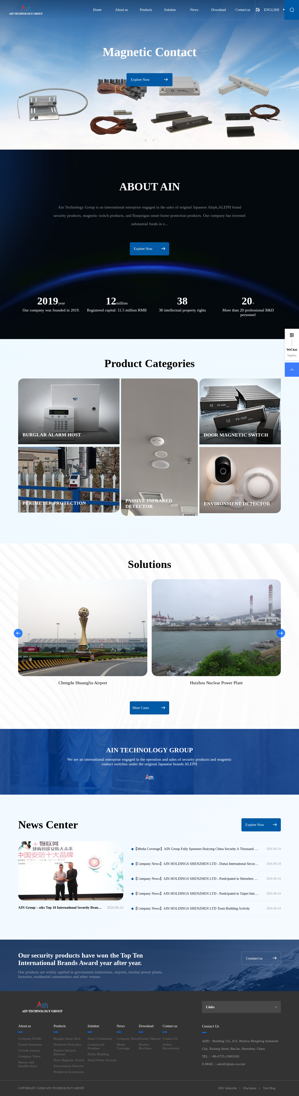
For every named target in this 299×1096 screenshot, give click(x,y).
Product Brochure (145, 1046)
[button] (145, 140)
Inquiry (292, 355)
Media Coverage (123, 1046)
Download (218, 10)
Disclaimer (250, 1088)
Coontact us (254, 958)
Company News (128, 1038)
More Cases (140, 708)
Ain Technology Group (65, 1088)
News (194, 10)
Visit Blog (269, 1088)
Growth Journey (29, 1050)
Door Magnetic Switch (69, 1060)
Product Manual (149, 1038)
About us (121, 10)
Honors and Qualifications (27, 1064)
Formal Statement (30, 1044)
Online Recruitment (171, 1046)
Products (146, 10)
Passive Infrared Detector (65, 1052)
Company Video (29, 1056)
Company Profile (29, 1038)
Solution (170, 10)
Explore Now (143, 249)
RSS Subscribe (227, 1088)
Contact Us (170, 1038)
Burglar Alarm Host (67, 1038)
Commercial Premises (96, 1046)
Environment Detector (69, 1066)
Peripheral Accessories (69, 1072)
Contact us (243, 10)
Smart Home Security (102, 1060)
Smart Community (100, 1038)
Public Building (98, 1054)
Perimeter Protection (67, 1044)
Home (97, 10)
